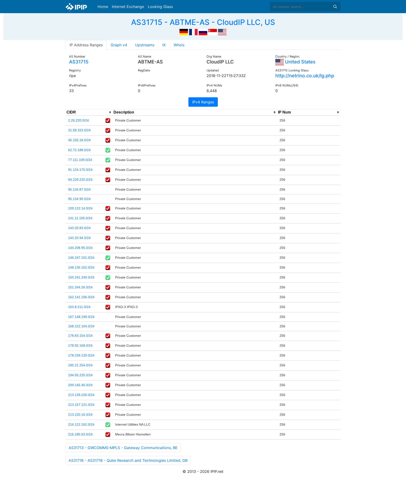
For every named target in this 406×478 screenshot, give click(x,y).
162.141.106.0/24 (81, 297)
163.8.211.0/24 (79, 307)
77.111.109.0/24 (80, 160)
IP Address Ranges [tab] (86, 45)
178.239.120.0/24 (81, 355)
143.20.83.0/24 (79, 228)
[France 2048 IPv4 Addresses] (193, 31)
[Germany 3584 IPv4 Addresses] (184, 31)
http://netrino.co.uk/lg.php (304, 75)
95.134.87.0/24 (79, 189)
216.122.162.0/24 (81, 424)
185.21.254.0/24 (80, 365)
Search (335, 6)
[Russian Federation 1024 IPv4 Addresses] (203, 31)
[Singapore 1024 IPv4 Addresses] (212, 31)
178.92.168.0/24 (80, 345)
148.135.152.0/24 (81, 267)
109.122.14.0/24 (80, 208)
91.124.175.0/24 (80, 170)
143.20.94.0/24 (79, 238)
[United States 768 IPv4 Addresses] (222, 31)
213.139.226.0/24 (81, 395)
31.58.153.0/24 (79, 130)
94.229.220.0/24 (80, 179)
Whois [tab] (179, 45)
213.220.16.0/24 (80, 414)
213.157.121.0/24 (81, 405)
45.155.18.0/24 (79, 140)
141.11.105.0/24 (80, 218)
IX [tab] (164, 45)
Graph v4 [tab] (119, 45)
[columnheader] (89, 112)
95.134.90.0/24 (79, 199)
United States (300, 62)
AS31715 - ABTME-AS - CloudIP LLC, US (203, 22)
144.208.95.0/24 (80, 248)
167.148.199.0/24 (81, 317)
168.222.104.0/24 (81, 326)
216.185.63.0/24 (80, 434)
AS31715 (78, 62)
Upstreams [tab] (144, 45)
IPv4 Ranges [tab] (203, 102)
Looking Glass (160, 6)
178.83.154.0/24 (80, 335)
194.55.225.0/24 (80, 375)
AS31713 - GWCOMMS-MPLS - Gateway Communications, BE (123, 447)
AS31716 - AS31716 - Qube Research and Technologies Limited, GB (128, 460)
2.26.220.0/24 (78, 120)
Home (103, 6)
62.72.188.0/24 (79, 150)
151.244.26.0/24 (80, 287)
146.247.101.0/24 (81, 257)
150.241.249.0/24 (81, 277)
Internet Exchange (128, 6)
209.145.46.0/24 (80, 385)
